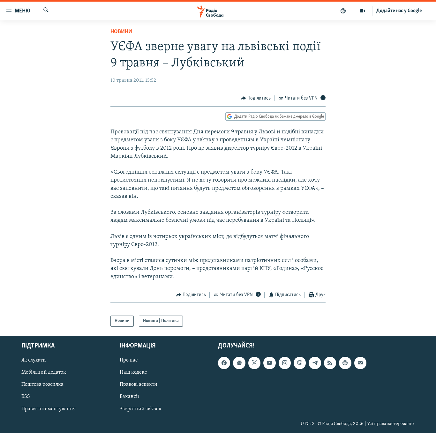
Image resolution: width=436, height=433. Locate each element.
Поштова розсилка (42, 384)
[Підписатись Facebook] (224, 363)
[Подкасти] (343, 10)
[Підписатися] (360, 363)
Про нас (129, 360)
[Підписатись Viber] (300, 363)
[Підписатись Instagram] (285, 363)
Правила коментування (48, 408)
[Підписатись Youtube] (269, 363)
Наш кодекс (133, 372)
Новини (121, 32)
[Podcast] (345, 363)
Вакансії (129, 396)
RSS (25, 396)
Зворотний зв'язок (141, 408)
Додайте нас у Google (399, 10)
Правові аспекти (138, 384)
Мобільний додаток (43, 372)
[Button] (256, 98)
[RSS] (330, 363)
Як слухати (33, 360)
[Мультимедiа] (362, 10)
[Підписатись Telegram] (315, 363)
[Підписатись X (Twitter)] (254, 363)
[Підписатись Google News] (239, 363)
